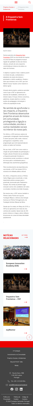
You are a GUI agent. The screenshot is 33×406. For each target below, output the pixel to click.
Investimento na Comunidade (16, 354)
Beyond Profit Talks (16, 362)
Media (16, 365)
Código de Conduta (25, 398)
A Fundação (16, 351)
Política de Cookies (17, 398)
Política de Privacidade (6, 398)
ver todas (24, 235)
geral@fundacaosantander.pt (18, 385)
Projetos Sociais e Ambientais (8, 8)
